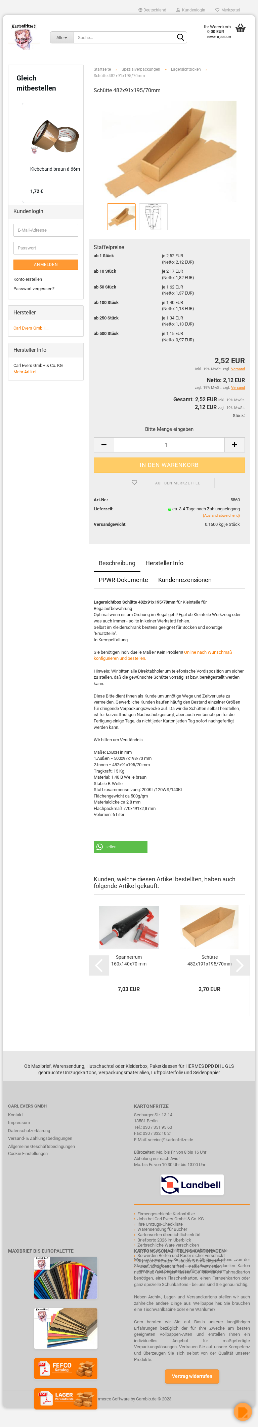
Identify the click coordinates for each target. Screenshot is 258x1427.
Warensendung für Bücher (162, 1229)
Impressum (19, 1122)
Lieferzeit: (104, 508)
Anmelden (46, 264)
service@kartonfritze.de (170, 1139)
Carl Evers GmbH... (30, 328)
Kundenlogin (192, 10)
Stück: (239, 415)
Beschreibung (117, 563)
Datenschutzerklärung (29, 1130)
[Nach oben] (18, 1417)
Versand (238, 387)
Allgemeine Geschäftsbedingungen (41, 1146)
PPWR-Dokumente (123, 579)
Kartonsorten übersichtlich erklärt (169, 1234)
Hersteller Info (164, 563)
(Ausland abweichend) (221, 515)
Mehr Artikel (24, 371)
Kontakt (15, 1114)
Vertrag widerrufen (192, 1376)
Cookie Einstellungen (28, 1153)
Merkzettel (229, 10)
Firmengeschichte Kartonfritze (166, 1213)
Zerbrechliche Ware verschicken (168, 1245)
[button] (120, 847)
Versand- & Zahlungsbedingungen (40, 1138)
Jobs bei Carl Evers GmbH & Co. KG (170, 1218)
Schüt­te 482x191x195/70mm (209, 960)
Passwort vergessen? (33, 288)
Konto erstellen (27, 279)
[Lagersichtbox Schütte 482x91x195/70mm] (169, 150)
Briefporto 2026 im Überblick (164, 1240)
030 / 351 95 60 (157, 1127)
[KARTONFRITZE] (24, 37)
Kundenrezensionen (185, 579)
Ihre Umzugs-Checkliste (160, 1224)
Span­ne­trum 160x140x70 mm (128, 960)
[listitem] (55, 153)
